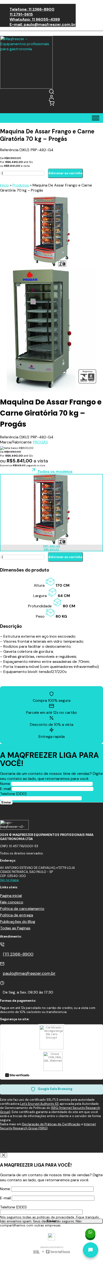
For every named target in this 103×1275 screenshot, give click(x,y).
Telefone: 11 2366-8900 (32, 9)
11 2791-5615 (21, 14)
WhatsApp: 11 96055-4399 (35, 19)
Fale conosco (11, 902)
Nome (5, 783)
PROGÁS (40, 442)
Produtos (20, 185)
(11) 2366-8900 (18, 954)
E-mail (6, 788)
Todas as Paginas (15, 928)
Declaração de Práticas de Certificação (51, 1124)
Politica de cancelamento (22, 908)
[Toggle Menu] (95, 118)
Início (4, 185)
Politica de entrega (16, 915)
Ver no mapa (9, 880)
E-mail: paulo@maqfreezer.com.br (43, 24)
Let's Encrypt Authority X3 (39, 1104)
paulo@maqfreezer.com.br (29, 973)
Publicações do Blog (17, 921)
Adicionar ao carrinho (65, 173)
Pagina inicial (11, 895)
